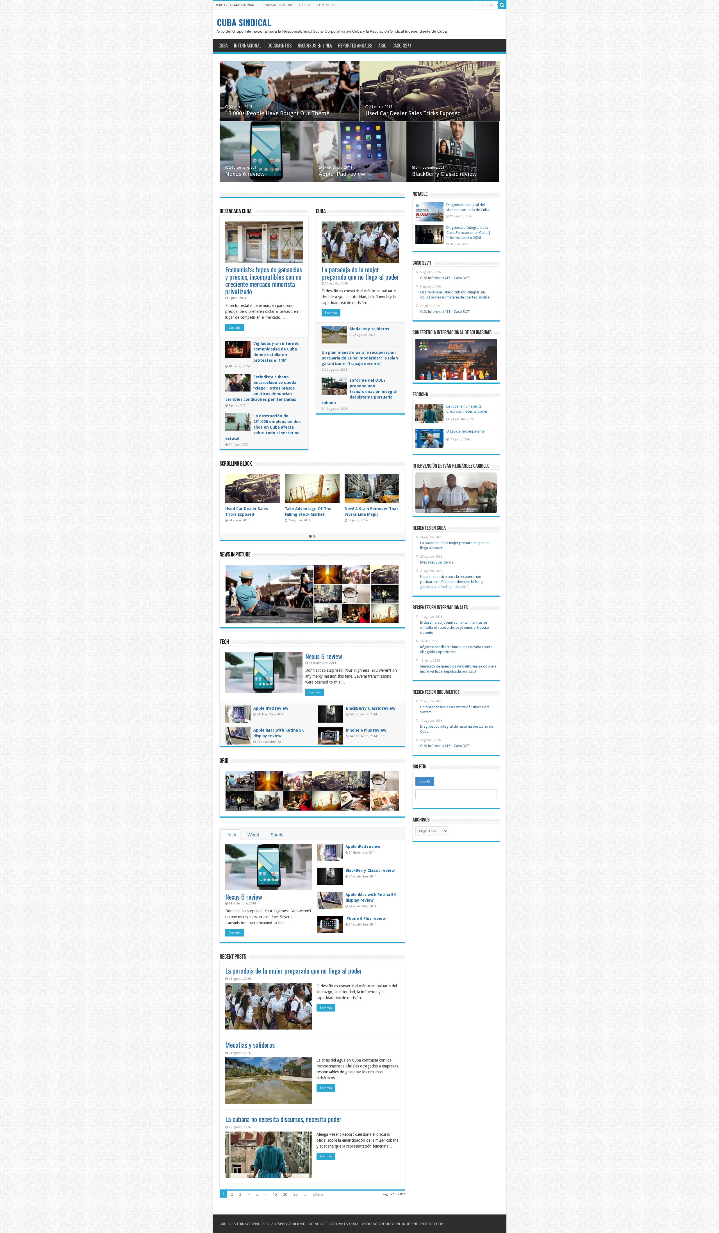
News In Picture (235, 555)
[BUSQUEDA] (502, 5)
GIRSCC (305, 5)
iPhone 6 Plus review (366, 730)
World (253, 834)
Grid (224, 761)
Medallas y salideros (369, 329)
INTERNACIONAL (247, 45)
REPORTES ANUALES (355, 45)
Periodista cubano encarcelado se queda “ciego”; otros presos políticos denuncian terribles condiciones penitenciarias (260, 388)
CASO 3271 (401, 45)
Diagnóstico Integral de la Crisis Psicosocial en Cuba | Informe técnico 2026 (468, 232)
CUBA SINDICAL (244, 22)
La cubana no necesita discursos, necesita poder (283, 1119)
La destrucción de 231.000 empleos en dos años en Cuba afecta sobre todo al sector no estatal (263, 427)
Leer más (235, 327)
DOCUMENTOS (279, 45)
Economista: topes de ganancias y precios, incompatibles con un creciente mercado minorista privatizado (263, 280)
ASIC (382, 45)
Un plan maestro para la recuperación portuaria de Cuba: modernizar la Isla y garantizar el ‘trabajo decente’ (360, 358)
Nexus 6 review (245, 174)
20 (285, 1194)
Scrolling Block (236, 464)
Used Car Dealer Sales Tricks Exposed (413, 113)
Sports (276, 834)
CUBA (223, 45)
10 (275, 1194)
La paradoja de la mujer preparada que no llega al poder (360, 273)
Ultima (318, 1194)
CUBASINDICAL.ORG (278, 5)
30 (295, 1194)
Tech (224, 642)
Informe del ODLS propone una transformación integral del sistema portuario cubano (359, 391)
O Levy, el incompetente (465, 431)
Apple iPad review (342, 174)
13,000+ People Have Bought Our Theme (277, 113)
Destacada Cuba (236, 212)
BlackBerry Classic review (444, 174)
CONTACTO (326, 5)
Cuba (321, 212)
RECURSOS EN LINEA (315, 45)
